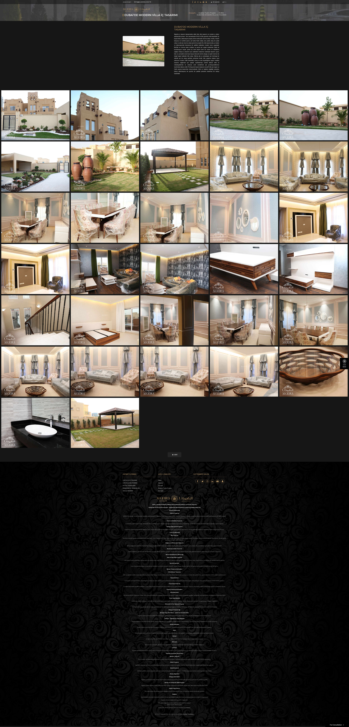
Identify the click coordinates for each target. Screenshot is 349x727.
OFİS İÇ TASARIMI (128, 491)
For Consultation (336, 725)
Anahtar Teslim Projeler (207, 13)
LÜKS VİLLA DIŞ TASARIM (130, 483)
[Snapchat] (206, 2)
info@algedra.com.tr (142, 2)
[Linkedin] (200, 2)
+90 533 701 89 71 (127, 2)
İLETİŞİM (160, 491)
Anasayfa (192, 13)
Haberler (160, 483)
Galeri (159, 480)
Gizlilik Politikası (188, 714)
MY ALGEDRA (215, 2)
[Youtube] (203, 2)
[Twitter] (195, 2)
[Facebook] (192, 2)
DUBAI (221, 13)
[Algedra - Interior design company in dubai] (136, 8)
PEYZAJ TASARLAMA (129, 485)
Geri (175, 455)
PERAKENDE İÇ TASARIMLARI (131, 488)
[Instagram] (197, 2)
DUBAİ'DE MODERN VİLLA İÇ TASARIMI (211, 15)
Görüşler (160, 485)
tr (224, 2)
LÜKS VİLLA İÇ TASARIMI (130, 480)
